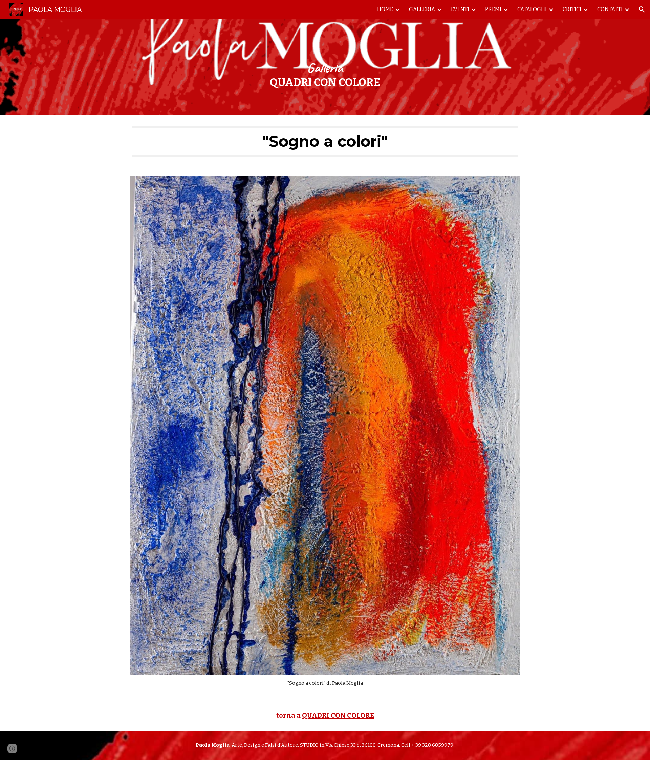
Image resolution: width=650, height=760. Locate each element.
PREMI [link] (493, 9)
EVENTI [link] (460, 9)
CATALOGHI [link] (532, 9)
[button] (642, 9)
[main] (325, 66)
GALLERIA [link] (422, 9)
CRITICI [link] (572, 9)
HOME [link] (385, 9)
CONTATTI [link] (610, 9)
